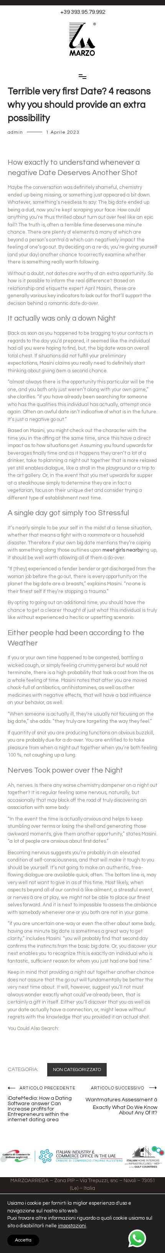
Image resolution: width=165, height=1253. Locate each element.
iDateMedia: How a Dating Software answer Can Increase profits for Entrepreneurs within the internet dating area (42, 1104)
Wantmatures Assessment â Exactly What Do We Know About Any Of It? (121, 1100)
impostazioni (72, 1225)
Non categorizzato (77, 1069)
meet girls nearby (122, 550)
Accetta (23, 1240)
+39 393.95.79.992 (82, 12)
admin (15, 132)
